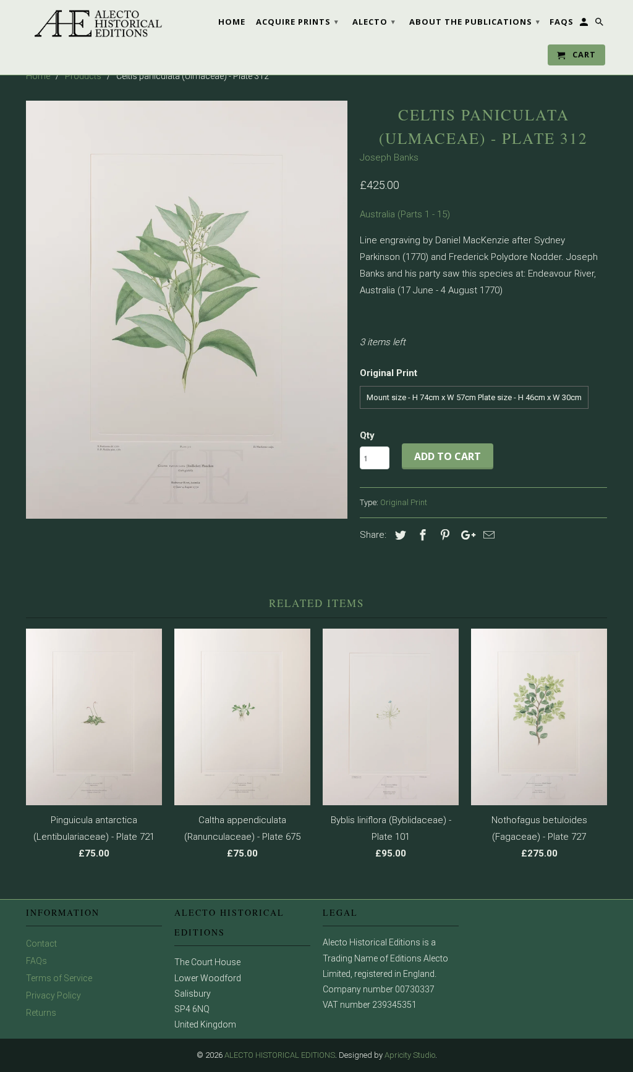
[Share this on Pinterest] (443, 535)
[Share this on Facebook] (421, 535)
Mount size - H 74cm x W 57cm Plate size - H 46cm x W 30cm (474, 397)
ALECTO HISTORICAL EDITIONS (279, 1055)
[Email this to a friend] (487, 535)
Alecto (374, 21)
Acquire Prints (297, 21)
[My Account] (585, 24)
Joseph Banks (389, 157)
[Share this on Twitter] (399, 535)
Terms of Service (59, 978)
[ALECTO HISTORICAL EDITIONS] (94, 23)
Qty (367, 435)
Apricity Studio (409, 1055)
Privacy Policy (53, 995)
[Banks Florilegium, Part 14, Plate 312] (186, 310)
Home (231, 21)
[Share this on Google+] (465, 535)
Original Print (403, 502)
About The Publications (474, 21)
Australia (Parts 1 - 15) (405, 214)
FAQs (36, 961)
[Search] (600, 24)
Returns (41, 1013)
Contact (41, 943)
